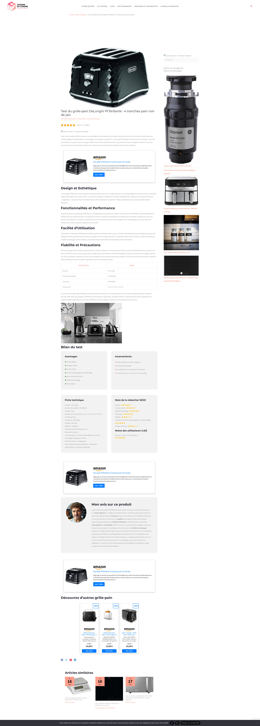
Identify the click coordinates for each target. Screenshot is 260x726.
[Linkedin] (75, 660)
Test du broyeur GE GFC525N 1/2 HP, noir (177, 166)
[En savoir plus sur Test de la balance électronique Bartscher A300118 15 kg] (79, 686)
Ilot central (102, 6)
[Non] (257, 723)
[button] (251, 6)
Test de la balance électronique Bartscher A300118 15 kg (76, 699)
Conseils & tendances (169, 6)
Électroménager (124, 6)
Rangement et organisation (146, 6)
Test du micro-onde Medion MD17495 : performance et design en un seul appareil (139, 698)
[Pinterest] (71, 660)
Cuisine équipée (87, 6)
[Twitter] (66, 660)
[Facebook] (62, 660)
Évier (112, 6)
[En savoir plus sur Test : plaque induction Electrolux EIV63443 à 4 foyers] (109, 689)
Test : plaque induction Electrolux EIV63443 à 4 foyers (107, 704)
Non (177, 723)
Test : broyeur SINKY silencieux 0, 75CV (177, 252)
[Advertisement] (130, 32)
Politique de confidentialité (190, 723)
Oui (172, 723)
